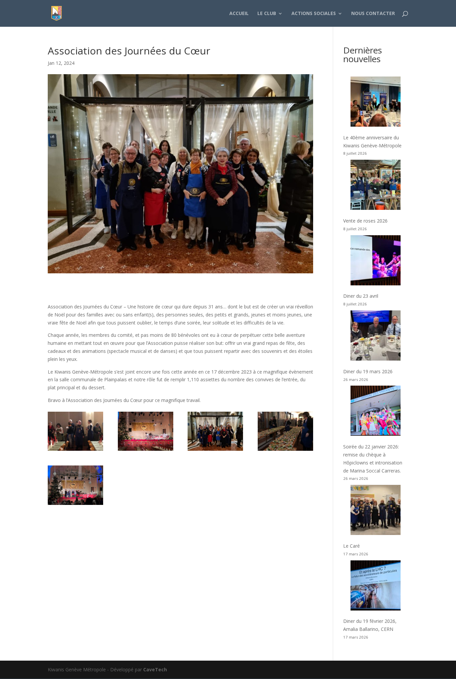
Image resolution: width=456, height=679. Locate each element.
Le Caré (351, 546)
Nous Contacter (373, 13)
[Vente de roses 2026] (376, 186)
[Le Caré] (376, 511)
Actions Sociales (313, 13)
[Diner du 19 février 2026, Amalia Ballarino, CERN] (376, 586)
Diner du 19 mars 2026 (368, 371)
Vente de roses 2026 (365, 221)
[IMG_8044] (285, 450)
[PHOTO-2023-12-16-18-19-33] (215, 450)
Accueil (239, 13)
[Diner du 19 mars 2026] (376, 336)
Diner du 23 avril (360, 296)
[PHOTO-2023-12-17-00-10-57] (75, 505)
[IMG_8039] (145, 450)
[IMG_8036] (75, 450)
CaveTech (155, 669)
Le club (266, 13)
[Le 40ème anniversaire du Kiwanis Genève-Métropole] (376, 103)
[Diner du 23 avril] (376, 261)
